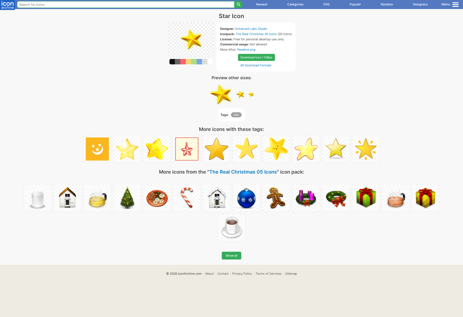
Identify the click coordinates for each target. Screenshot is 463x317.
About (209, 273)
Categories (295, 4)
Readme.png (246, 49)
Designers (420, 4)
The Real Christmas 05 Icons (256, 34)
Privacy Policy (242, 273)
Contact (223, 273)
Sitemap (291, 273)
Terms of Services (269, 273)
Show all (231, 255)
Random (387, 4)
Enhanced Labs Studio (251, 29)
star (236, 114)
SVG (326, 4)
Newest (261, 4)
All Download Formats (255, 65)
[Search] (238, 4)
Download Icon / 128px (256, 57)
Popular (355, 4)
